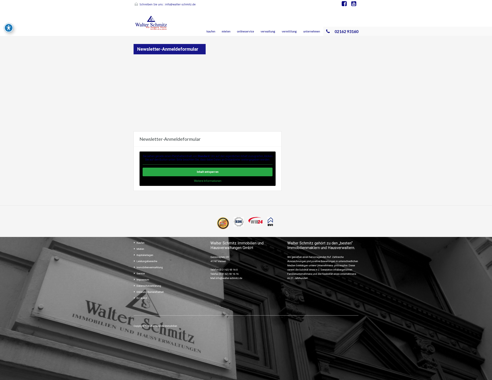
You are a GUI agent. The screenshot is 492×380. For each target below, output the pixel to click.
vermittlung (289, 31)
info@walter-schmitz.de (180, 4)
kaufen (211, 31)
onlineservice (245, 31)
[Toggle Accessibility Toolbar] (8, 27)
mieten (226, 31)
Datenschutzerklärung (149, 285)
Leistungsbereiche (147, 261)
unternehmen (311, 31)
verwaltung (268, 31)
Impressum (143, 279)
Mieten (140, 249)
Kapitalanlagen (145, 255)
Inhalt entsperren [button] (208, 171)
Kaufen (141, 242)
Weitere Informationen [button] (207, 180)
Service (141, 273)
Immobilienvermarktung (150, 267)
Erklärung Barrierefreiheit (150, 292)
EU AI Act (142, 298)
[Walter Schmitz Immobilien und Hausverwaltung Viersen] (152, 25)
